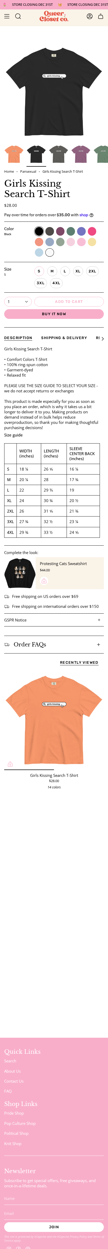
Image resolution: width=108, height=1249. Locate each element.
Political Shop (16, 1133)
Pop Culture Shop (20, 1123)
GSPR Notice (15, 620)
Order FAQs (30, 644)
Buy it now (54, 314)
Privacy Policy (78, 1237)
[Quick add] (10, 764)
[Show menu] (7, 16)
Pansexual (28, 171)
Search (10, 1060)
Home (9, 171)
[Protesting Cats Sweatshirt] (20, 573)
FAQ (8, 1091)
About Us (12, 1071)
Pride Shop (14, 1113)
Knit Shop (12, 1143)
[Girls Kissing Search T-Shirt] (54, 720)
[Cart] (100, 16)
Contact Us (14, 1081)
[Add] (44, 581)
